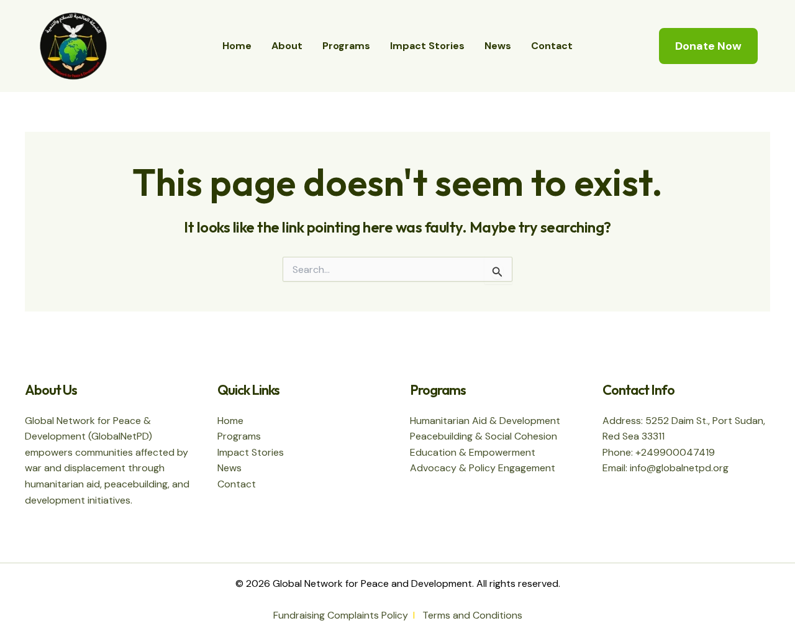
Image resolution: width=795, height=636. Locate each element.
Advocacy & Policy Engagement (482, 467)
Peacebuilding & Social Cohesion (483, 436)
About (286, 45)
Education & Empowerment (472, 452)
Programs (346, 45)
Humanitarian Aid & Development (485, 420)
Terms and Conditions (472, 615)
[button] (708, 46)
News (497, 45)
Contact (552, 45)
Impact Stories (427, 45)
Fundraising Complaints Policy (340, 615)
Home (237, 45)
